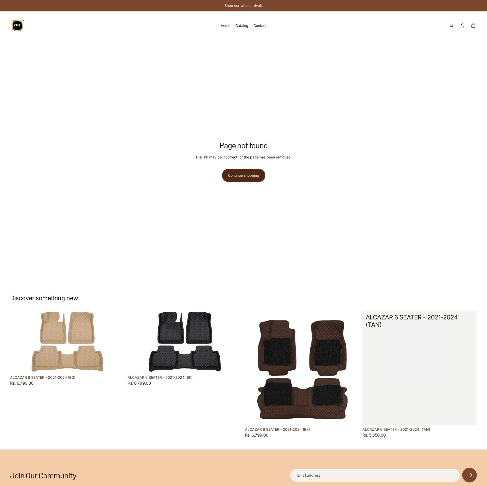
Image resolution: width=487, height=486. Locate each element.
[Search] (451, 25)
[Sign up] (469, 475)
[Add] (116, 365)
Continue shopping (243, 175)
